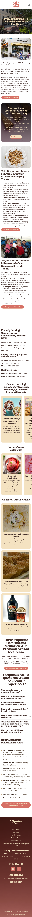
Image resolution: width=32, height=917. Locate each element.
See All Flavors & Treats (11, 230)
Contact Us (16, 829)
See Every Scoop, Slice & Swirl (12, 307)
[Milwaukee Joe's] (16, 4)
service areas (16, 835)
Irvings (20, 856)
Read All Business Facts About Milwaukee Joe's (16, 805)
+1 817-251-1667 (13, 366)
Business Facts (16, 838)
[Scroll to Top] (29, 908)
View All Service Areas (10, 97)
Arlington (8, 853)
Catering (16, 832)
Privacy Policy (8, 911)
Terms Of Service (22, 911)
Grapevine (6, 856)
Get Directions (16, 137)
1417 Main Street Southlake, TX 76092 (16, 879)
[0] (29, 4)
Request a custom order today (16, 668)
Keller (14, 856)
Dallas (25, 853)
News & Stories (16, 841)
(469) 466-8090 (17, 662)
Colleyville (17, 853)
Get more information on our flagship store (16, 845)
